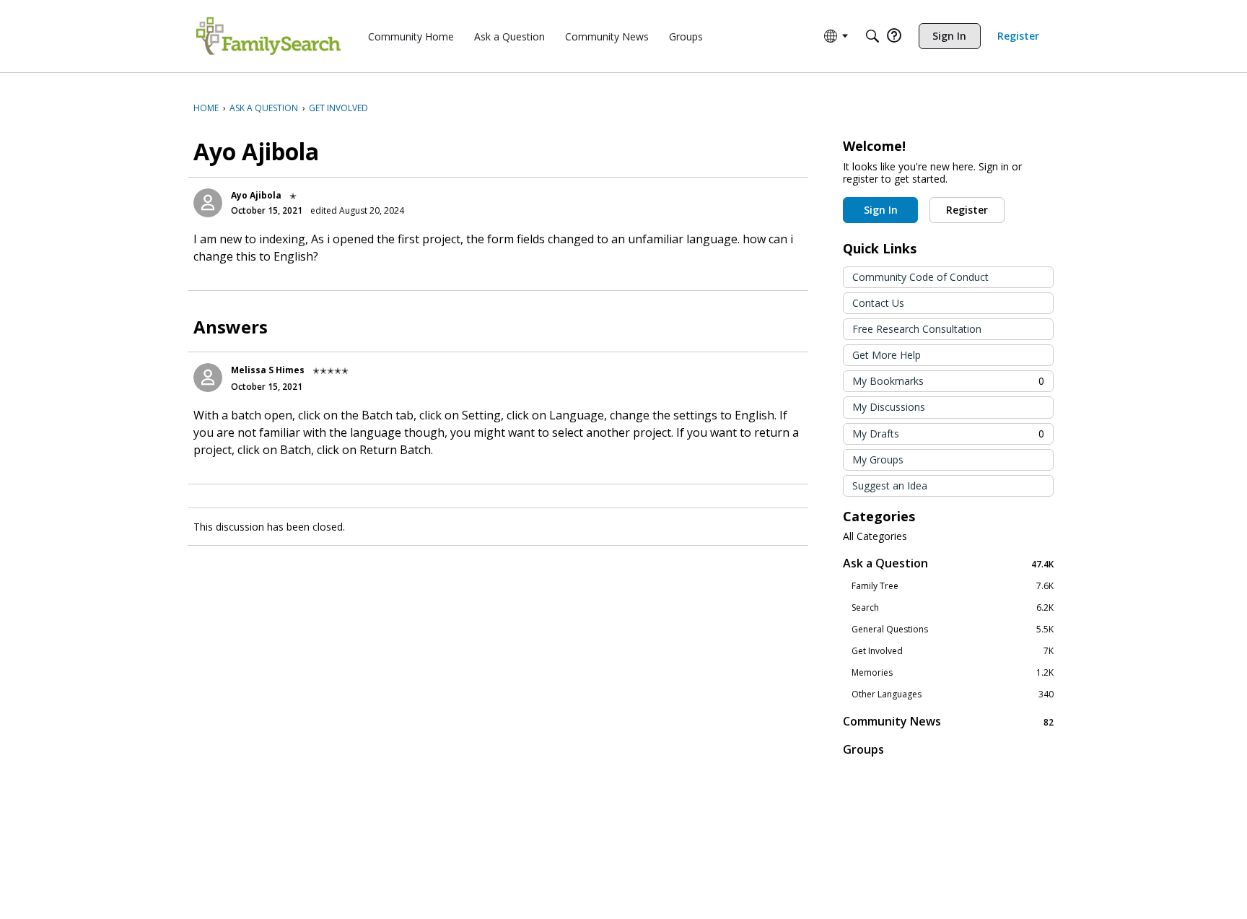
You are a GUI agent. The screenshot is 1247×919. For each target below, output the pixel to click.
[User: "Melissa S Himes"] (207, 377)
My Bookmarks (948, 381)
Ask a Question (948, 563)
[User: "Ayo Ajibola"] (207, 202)
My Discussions (888, 407)
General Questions (953, 629)
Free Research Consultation (916, 329)
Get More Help (886, 355)
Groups (863, 749)
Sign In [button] (881, 210)
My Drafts (948, 433)
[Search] (872, 36)
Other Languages (953, 694)
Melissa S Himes (268, 370)
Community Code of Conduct (920, 277)
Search (953, 607)
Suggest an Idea (889, 485)
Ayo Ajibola (256, 195)
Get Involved (953, 651)
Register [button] (967, 210)
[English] (268, 36)
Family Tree (953, 586)
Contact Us (878, 303)
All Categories (875, 536)
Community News (948, 721)
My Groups (877, 459)
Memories (953, 672)
